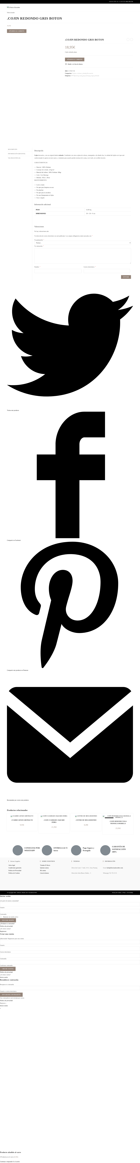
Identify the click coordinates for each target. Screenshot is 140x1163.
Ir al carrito (16, 1161)
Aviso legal (12, 865)
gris (84, 75)
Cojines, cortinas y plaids (79, 73)
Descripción (12, 149)
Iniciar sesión (8, 920)
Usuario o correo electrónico (8, 991)
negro (92, 75)
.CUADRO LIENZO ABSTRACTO (22, 820)
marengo (87, 75)
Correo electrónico (90, 267)
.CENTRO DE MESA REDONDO (86, 820)
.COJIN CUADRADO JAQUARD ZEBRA (54, 821)
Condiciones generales (15, 868)
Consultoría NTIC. (32, 892)
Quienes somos (44, 868)
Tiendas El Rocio (45, 865)
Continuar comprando (6, 1161)
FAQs (124, 892)
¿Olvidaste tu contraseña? (7, 923)
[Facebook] (103, 879)
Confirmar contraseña (6, 965)
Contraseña (3, 914)
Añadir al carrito (16, 31)
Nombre (37, 267)
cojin (80, 75)
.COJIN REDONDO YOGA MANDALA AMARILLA (118, 822)
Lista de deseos (44, 873)
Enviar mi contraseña (11, 994)
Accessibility (130, 892)
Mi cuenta (43, 870)
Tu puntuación (39, 240)
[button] (74, 64)
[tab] (19, 149)
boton (77, 75)
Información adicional (17, 153)
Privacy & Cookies (116, 892)
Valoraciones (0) (14, 158)
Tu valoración (39, 246)
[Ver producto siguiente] (131, 39)
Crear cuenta (8, 969)
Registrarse (3, 931)
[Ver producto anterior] (128, 39)
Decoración (90, 73)
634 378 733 (129, 1)
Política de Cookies (14, 873)
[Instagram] (103, 884)
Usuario (2, 907)
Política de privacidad (6, 926)
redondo (97, 75)
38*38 (73, 75)
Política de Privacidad (15, 870)
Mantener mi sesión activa (10, 917)
